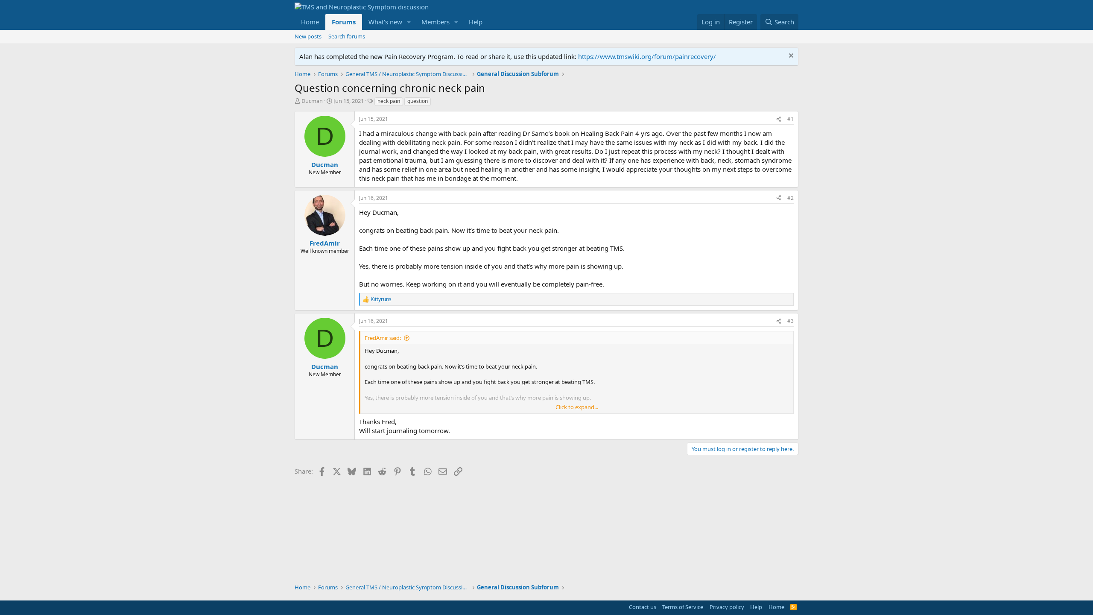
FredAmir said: (383, 338)
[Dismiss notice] (790, 56)
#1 (790, 119)
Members (435, 22)
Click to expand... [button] (576, 407)
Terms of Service (682, 607)
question (417, 101)
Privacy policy (727, 607)
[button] (409, 22)
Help (475, 22)
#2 (790, 198)
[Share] (778, 119)
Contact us (642, 607)
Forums (344, 22)
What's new (385, 22)
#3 (790, 321)
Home (310, 22)
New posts (308, 36)
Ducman (312, 101)
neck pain (388, 101)
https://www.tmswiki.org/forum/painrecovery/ (647, 56)
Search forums (346, 36)
